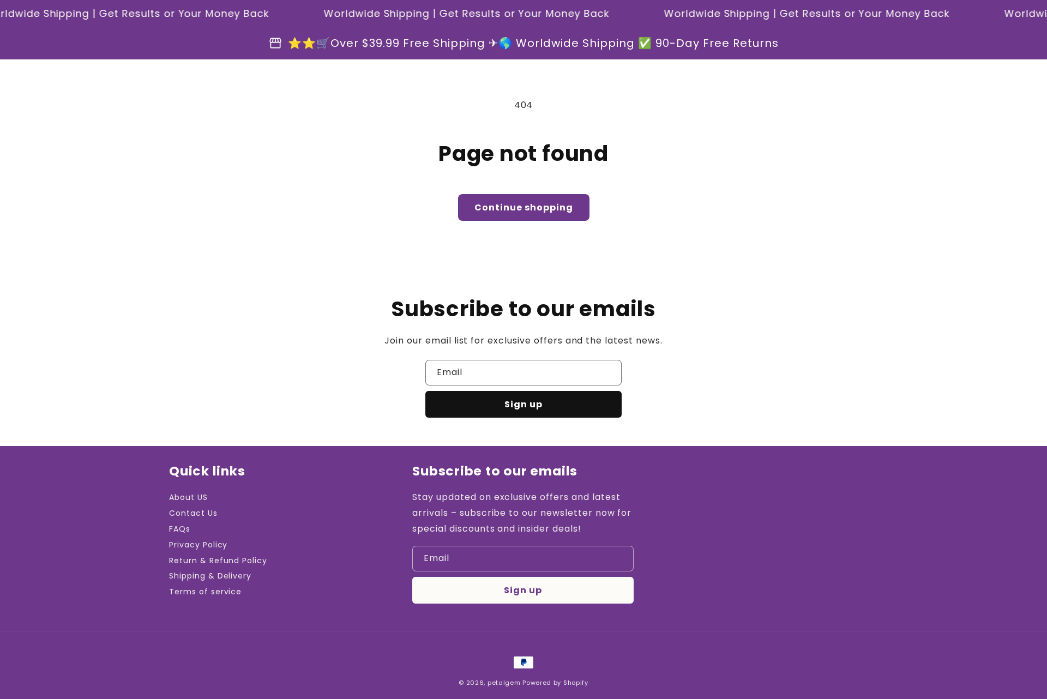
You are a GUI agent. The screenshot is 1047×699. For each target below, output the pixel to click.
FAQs (179, 528)
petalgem (504, 682)
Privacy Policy (198, 544)
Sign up (523, 404)
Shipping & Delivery (210, 575)
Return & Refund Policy (218, 560)
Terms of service (205, 591)
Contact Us (193, 513)
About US (188, 497)
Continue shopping (523, 207)
